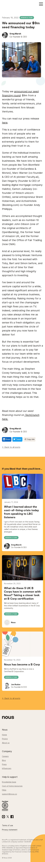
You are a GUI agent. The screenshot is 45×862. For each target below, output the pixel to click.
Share (7, 439)
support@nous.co (9, 794)
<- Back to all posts (11, 447)
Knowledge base (9, 782)
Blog (4, 760)
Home (4, 735)
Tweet (18, 439)
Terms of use (7, 825)
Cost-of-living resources (12, 786)
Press (4, 764)
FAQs (4, 790)
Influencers (6, 768)
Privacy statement (9, 830)
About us (6, 743)
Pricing (5, 739)
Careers (5, 756)
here (5, 122)
